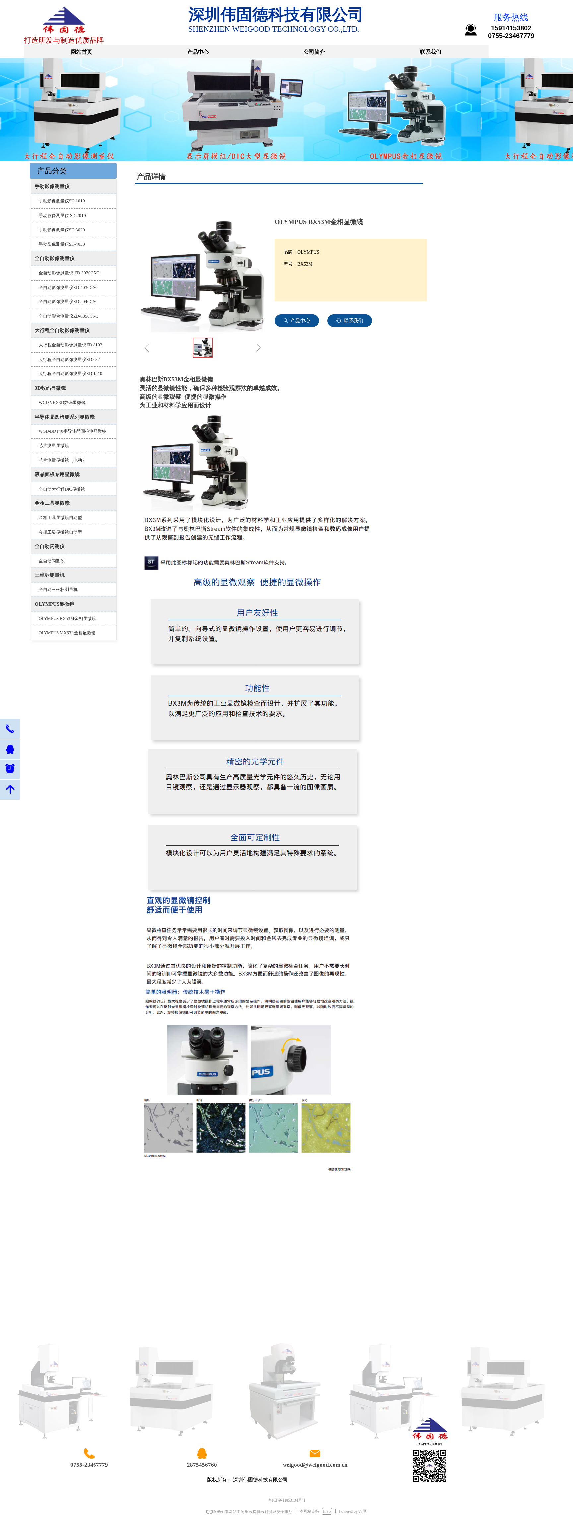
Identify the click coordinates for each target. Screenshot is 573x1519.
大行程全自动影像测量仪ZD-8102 (70, 344)
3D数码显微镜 (50, 388)
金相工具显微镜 (52, 503)
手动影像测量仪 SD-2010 (62, 215)
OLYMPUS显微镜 (54, 604)
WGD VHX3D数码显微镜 (62, 402)
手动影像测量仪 (52, 186)
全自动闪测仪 (50, 546)
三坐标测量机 (50, 575)
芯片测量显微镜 (54, 445)
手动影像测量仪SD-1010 (62, 200)
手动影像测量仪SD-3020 (62, 229)
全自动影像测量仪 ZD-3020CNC (69, 272)
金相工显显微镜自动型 (60, 532)
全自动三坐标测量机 (58, 589)
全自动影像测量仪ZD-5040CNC (68, 301)
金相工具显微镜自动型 (60, 517)
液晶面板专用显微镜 (57, 474)
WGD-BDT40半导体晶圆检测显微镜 (72, 431)
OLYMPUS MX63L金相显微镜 (67, 632)
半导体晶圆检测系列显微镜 (65, 417)
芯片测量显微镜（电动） (62, 460)
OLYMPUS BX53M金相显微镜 (67, 618)
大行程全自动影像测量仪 (62, 330)
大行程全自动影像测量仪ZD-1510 (70, 373)
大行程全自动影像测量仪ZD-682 (69, 359)
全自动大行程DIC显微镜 (62, 489)
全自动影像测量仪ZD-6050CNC (68, 316)
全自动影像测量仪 (55, 258)
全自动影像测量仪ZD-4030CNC (68, 287)
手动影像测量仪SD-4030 (62, 244)
